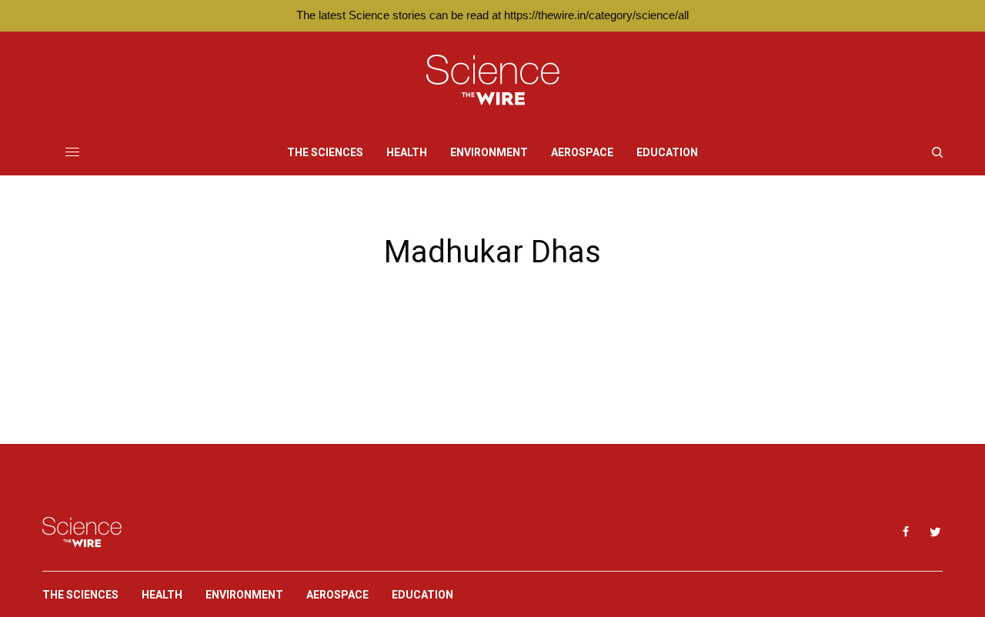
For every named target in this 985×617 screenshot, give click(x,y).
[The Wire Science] (492, 80)
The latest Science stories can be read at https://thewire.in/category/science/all (492, 15)
